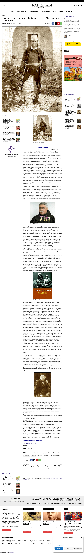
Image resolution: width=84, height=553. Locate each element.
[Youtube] (79, 6)
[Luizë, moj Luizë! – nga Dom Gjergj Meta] (18, 128)
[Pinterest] (58, 23)
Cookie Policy (63, 550)
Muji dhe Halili (37, 455)
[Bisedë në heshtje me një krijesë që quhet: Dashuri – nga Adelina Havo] (18, 140)
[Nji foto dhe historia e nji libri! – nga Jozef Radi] (32, 516)
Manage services (60, 545)
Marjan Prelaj (54, 453)
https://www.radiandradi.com (12, 156)
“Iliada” (27, 452)
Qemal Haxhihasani (56, 455)
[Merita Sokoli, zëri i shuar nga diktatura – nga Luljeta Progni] (79, 127)
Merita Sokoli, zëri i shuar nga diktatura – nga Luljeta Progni (70, 126)
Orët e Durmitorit (45, 455)
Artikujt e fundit (69, 16)
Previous (65, 70)
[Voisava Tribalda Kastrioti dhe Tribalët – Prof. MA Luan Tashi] (79, 121)
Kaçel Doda (33, 453)
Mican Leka (32, 455)
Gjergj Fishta (25, 453)
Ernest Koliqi (47, 452)
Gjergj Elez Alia (59, 452)
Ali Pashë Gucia (32, 452)
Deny (68, 548)
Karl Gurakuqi (38, 453)
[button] (81, 537)
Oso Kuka (51, 455)
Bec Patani (36, 452)
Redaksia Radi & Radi (6, 23)
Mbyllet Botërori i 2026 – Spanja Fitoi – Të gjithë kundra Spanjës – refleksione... (73, 523)
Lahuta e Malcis (48, 453)
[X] (76, 6)
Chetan (7, 552)
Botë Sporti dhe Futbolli (67, 526)
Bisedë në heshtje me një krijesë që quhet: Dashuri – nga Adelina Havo (9, 139)
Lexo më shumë (27, 531)
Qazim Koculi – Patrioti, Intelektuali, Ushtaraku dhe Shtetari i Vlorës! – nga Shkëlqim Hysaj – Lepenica (70, 113)
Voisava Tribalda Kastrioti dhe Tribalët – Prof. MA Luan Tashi (70, 120)
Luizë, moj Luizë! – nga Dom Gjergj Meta (8, 127)
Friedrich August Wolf (53, 452)
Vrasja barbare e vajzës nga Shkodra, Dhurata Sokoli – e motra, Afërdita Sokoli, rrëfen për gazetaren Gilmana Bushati (53, 467)
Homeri (29, 453)
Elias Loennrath (41, 452)
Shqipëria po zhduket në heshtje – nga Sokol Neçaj (9, 133)
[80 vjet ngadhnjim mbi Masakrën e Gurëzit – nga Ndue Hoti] (79, 106)
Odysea (41, 455)
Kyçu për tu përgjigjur (27, 475)
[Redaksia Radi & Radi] (11, 149)
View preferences (78, 548)
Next (79, 70)
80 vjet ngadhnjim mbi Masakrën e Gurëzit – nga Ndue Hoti (70, 105)
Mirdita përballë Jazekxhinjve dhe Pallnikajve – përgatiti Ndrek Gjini (8, 121)
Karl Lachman (43, 453)
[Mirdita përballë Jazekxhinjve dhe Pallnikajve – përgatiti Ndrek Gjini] (18, 121)
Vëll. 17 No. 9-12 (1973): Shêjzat (30, 443)
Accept (58, 548)
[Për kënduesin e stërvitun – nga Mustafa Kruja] (52, 516)
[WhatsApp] (61, 23)
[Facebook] (74, 6)
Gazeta (3, 15)
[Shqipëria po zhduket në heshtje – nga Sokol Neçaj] (18, 134)
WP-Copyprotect (11, 552)
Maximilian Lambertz (26, 455)
